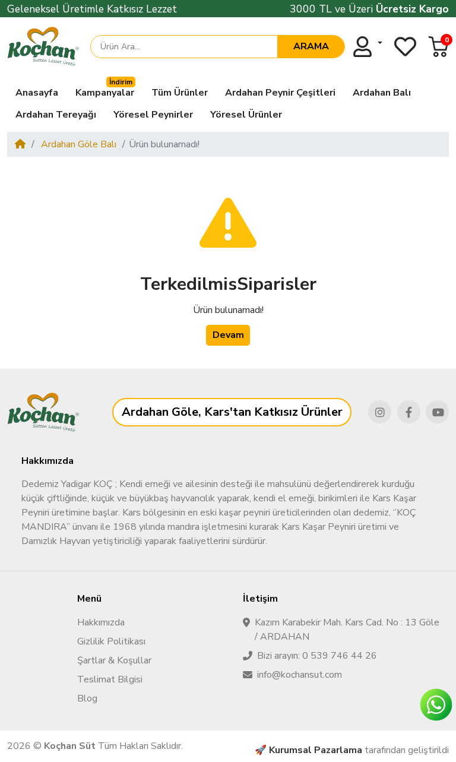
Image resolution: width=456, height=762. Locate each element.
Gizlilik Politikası (111, 641)
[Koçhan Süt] (43, 46)
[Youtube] (437, 411)
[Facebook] (408, 411)
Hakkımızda (101, 622)
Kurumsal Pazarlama (315, 750)
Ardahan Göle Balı (77, 144)
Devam (228, 335)
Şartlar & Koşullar (114, 660)
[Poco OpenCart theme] (43, 412)
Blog (87, 698)
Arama (311, 46)
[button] (438, 46)
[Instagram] (379, 411)
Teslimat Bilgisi (109, 679)
